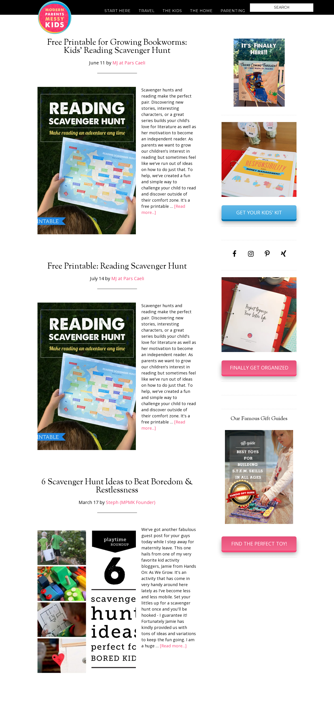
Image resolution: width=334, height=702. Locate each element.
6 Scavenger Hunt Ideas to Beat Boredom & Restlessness (117, 486)
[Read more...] (173, 645)
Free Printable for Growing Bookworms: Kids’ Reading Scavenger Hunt (117, 47)
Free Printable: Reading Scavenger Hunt (117, 266)
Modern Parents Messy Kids (54, 17)
